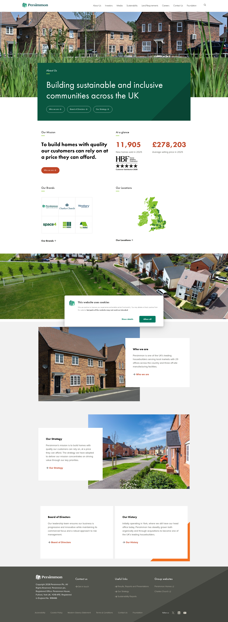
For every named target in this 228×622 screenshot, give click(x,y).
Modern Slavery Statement (79, 612)
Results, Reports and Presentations (133, 586)
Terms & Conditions (104, 612)
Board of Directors (78, 109)
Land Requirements (150, 5)
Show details (127, 319)
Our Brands (47, 240)
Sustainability (132, 5)
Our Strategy (101, 109)
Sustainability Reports (127, 596)
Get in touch (83, 586)
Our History (132, 542)
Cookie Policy (56, 612)
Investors (109, 5)
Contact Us (178, 5)
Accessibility (40, 612)
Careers (165, 5)
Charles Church (162, 591)
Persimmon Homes (163, 586)
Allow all (147, 319)
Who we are (54, 109)
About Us (97, 5)
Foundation (191, 5)
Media (120, 5)
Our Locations (123, 240)
